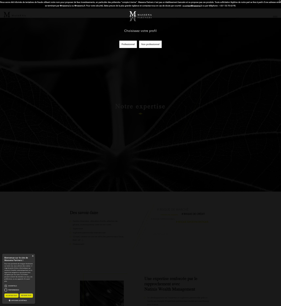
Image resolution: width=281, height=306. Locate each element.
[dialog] (18, 279)
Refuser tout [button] (26, 295)
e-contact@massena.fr (192, 5)
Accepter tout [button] (11, 295)
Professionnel (128, 44)
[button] (18, 300)
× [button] (32, 256)
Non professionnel (150, 44)
